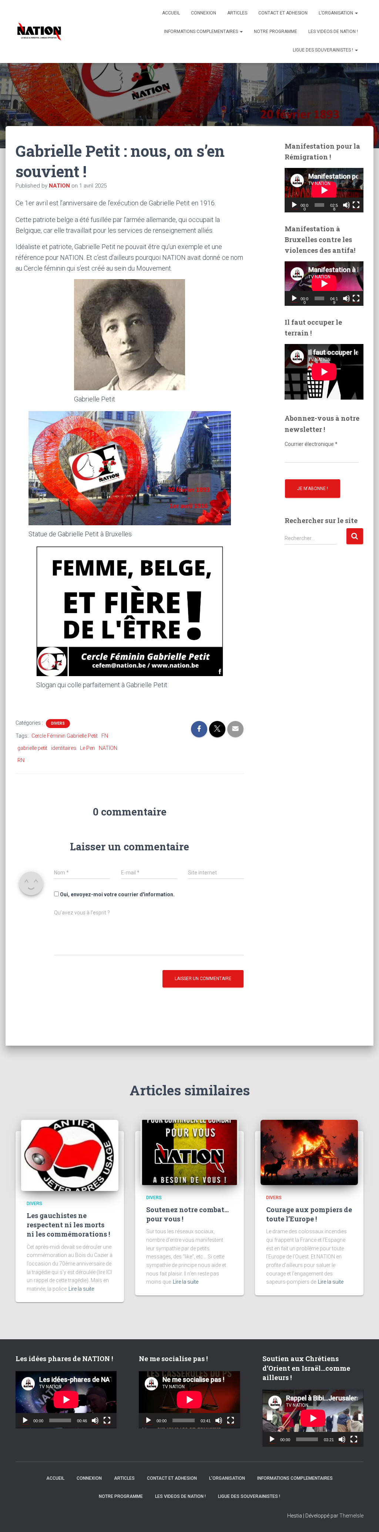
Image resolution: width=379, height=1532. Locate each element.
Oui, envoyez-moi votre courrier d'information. (117, 894)
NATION (108, 748)
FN (104, 736)
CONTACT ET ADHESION (283, 13)
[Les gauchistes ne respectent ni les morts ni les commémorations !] (69, 1155)
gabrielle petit (32, 748)
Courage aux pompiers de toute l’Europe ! (309, 1214)
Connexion (203, 13)
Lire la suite (81, 1289)
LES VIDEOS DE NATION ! (333, 31)
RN (20, 760)
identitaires (63, 748)
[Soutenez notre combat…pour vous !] (189, 1152)
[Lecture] (294, 205)
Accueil (171, 13)
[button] (356, 13)
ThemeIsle (351, 1516)
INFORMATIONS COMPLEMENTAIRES (201, 31)
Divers (58, 723)
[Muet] (346, 205)
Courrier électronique (311, 444)
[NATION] (39, 31)
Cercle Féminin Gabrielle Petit (64, 736)
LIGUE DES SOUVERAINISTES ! (323, 50)
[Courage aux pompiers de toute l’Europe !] (309, 1152)
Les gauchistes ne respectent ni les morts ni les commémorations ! (68, 1224)
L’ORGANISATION (336, 13)
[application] (324, 190)
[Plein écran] (356, 205)
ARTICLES (237, 13)
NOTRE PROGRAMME (275, 31)
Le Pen (87, 748)
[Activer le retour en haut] (364, 1517)
